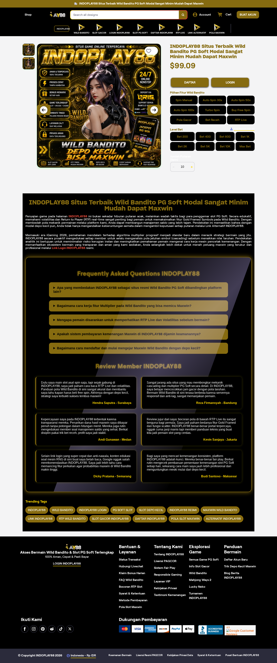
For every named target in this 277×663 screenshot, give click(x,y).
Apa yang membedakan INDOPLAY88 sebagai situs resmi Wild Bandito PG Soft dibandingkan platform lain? (137, 290)
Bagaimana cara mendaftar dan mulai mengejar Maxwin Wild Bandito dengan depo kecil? (128, 348)
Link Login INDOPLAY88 (68, 247)
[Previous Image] (44, 110)
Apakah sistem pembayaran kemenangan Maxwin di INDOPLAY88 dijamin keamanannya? (129, 334)
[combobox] (124, 15)
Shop (28, 14)
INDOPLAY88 (78, 216)
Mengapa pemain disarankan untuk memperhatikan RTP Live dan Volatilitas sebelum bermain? (133, 320)
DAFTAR (189, 82)
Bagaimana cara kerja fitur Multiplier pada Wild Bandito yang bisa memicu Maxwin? (124, 306)
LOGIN (230, 82)
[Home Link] (51, 15)
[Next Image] (154, 110)
